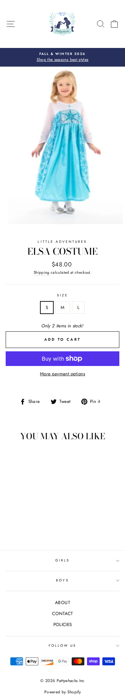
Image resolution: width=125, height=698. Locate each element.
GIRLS (62, 560)
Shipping (42, 272)
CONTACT (62, 613)
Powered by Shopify (62, 692)
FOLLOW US (63, 645)
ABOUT (62, 602)
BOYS (62, 580)
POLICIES (62, 624)
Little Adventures (62, 241)
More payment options (62, 373)
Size (62, 295)
